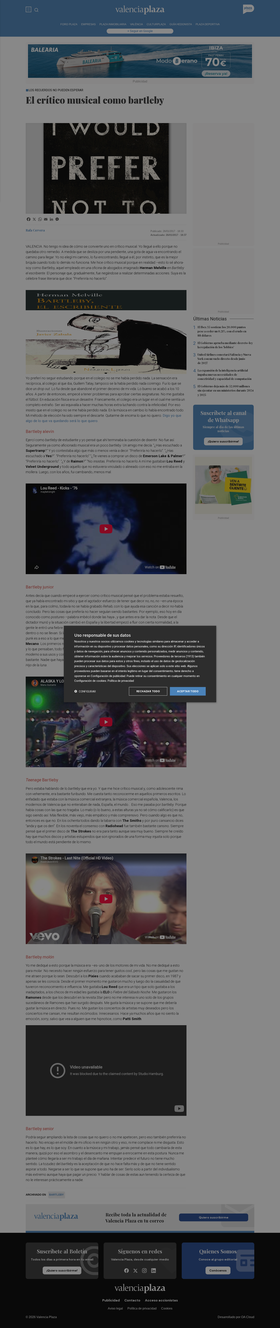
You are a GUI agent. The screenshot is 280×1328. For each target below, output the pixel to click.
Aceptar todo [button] (187, 691)
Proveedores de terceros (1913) (174, 656)
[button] (85, 691)
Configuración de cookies (90, 681)
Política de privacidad (121, 681)
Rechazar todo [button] (148, 691)
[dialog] (140, 664)
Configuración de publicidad (108, 676)
